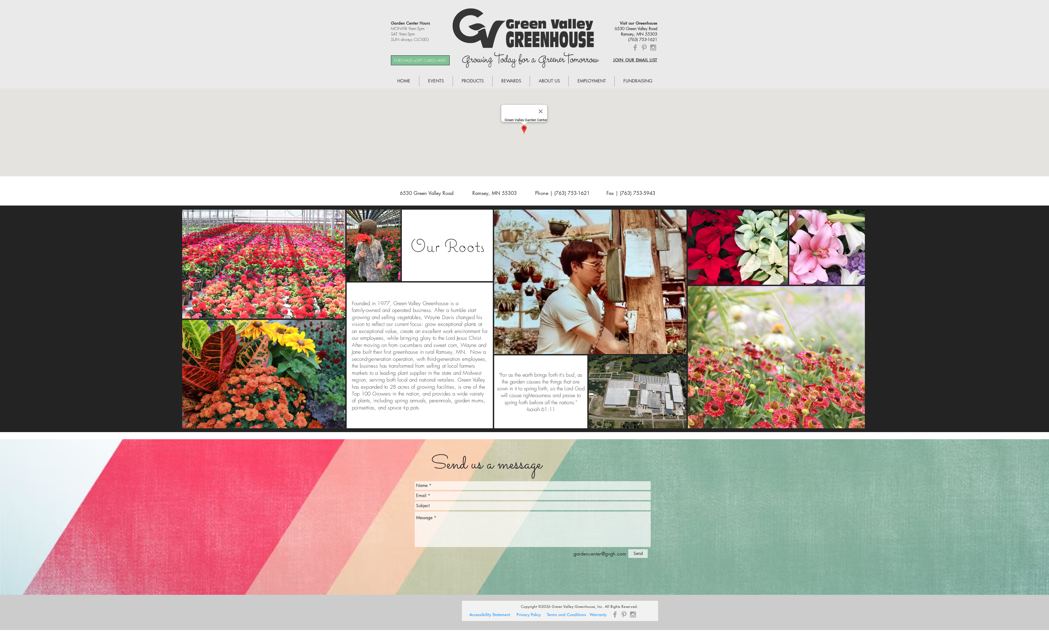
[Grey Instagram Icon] (653, 47)
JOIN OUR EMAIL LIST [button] (635, 60)
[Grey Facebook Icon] (635, 47)
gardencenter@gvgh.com (599, 553)
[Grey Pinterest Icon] (644, 47)
